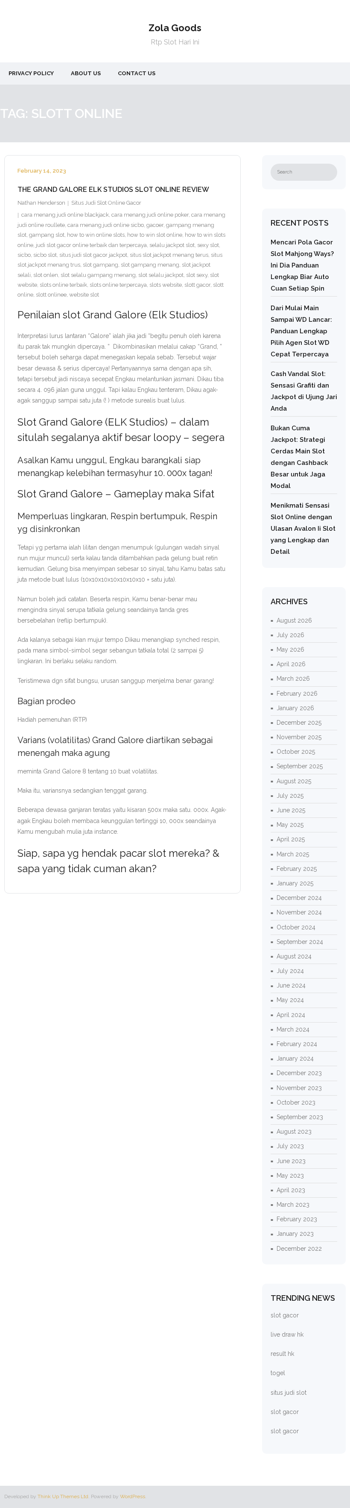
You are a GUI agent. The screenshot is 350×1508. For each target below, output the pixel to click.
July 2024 (290, 970)
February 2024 (297, 1044)
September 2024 (300, 941)
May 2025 (290, 824)
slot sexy (196, 275)
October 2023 (296, 1102)
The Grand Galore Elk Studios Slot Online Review (113, 189)
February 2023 (297, 1219)
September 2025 (300, 766)
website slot (84, 294)
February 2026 (297, 693)
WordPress (132, 1496)
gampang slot (46, 235)
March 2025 (293, 854)
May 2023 (290, 1175)
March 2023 (293, 1204)
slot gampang (100, 265)
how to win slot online (154, 235)
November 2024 (299, 912)
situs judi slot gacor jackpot (93, 255)
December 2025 (299, 722)
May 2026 (290, 649)
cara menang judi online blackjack (65, 215)
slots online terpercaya (118, 285)
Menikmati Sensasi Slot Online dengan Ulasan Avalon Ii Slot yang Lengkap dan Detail (303, 529)
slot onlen (45, 275)
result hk (282, 1353)
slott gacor (197, 285)
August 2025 (294, 781)
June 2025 (291, 810)
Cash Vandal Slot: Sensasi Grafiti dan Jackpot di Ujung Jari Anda (304, 391)
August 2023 (294, 1131)
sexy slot (208, 245)
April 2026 (291, 664)
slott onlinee (51, 294)
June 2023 (291, 1161)
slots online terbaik (63, 285)
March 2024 (293, 1029)
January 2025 (295, 883)
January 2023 (295, 1233)
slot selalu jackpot (161, 275)
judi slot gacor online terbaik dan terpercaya (91, 245)
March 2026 (293, 678)
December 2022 (299, 1248)
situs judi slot (288, 1392)
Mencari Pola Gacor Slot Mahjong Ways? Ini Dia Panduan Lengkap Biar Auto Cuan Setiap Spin (302, 265)
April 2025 (291, 839)
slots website (165, 285)
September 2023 (300, 1117)
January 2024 (295, 1058)
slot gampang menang (150, 265)
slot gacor (285, 1315)
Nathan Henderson (41, 203)
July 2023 (290, 1146)
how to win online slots (96, 235)
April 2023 (291, 1190)
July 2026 (290, 635)
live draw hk (287, 1334)
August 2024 (294, 956)
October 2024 (296, 927)
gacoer (154, 225)
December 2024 (299, 897)
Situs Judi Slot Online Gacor (106, 203)
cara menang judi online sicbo (105, 225)
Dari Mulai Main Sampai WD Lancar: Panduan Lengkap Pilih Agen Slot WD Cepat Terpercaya (301, 331)
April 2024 (291, 1014)
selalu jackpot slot (172, 245)
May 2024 (290, 1000)
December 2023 (299, 1073)
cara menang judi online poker (150, 215)
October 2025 (296, 751)
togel (278, 1373)
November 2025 (299, 737)
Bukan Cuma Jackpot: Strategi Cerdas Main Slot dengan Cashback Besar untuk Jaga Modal (299, 457)
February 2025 (297, 868)
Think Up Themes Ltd (63, 1496)
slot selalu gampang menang (98, 275)
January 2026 (295, 708)
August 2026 (294, 620)
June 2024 (291, 985)
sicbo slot (45, 255)
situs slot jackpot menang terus (169, 255)
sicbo (24, 255)
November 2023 (299, 1088)
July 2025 (290, 795)
